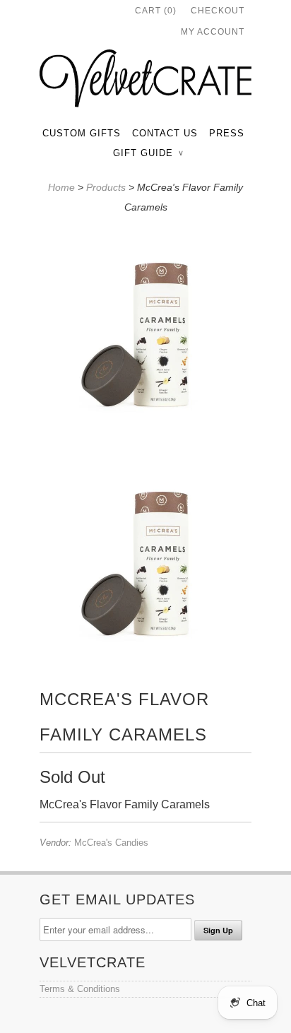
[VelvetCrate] (145, 81)
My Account (212, 32)
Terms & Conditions (80, 989)
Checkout (217, 11)
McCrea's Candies (111, 842)
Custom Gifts (81, 133)
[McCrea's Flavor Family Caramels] (145, 333)
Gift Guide (148, 153)
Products (106, 187)
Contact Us (165, 133)
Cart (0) (156, 11)
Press (226, 133)
